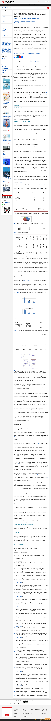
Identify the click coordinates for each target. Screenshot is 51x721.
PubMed (21, 566)
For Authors (24, 712)
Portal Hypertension (22, 53)
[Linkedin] (7, 196)
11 (14, 413)
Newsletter (4, 66)
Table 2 (20, 182)
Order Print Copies (34, 710)
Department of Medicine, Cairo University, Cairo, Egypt (22, 19)
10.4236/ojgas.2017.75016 (34, 61)
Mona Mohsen (29, 18)
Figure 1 (45, 184)
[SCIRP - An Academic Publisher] (8, 1)
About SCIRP (25, 707)
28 (47, 477)
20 (14, 436)
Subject (15, 710)
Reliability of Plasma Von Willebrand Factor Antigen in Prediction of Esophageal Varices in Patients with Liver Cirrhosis (6, 29)
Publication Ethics (45, 710)
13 (14, 612)
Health (4, 78)
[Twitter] (2, 196)
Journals (14, 4)
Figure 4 (18, 292)
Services (36, 4)
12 (15, 413)
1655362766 (6, 206)
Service (32, 707)
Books (20, 4)
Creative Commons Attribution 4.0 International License (33, 703)
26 (14, 672)
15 (26, 420)
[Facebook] (5, 196)
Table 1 (20, 180)
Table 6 (33, 285)
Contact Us (4, 70)
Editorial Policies (25, 710)
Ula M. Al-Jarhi (24, 18)
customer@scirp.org (7, 202)
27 (14, 677)
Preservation (44, 712)
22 (39, 443)
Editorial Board (5, 18)
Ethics (23, 709)
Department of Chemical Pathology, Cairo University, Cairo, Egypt (24, 21)
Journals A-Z (16, 709)
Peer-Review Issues (26, 713)
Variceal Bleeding (37, 53)
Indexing (4, 21)
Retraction (44, 713)
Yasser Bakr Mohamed (17, 18)
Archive (4, 16)
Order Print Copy (5, 68)
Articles (8, 4)
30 (18, 502)
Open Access (44, 709)
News (25, 4)
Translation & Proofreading (35, 712)
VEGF (33, 53)
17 (29, 420)
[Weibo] (10, 196)
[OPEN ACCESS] (39, 1)
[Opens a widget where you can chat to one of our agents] (47, 719)
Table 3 (40, 188)
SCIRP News (37, 719)
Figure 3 (24, 280)
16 (14, 627)
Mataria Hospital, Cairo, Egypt (18, 22)
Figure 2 (21, 276)
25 (18, 463)
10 (14, 412)
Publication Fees (5, 19)
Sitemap (15, 713)
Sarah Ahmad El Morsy (35, 18)
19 (14, 644)
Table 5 (27, 280)
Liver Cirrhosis (16, 53)
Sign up (21, 719)
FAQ (3, 72)
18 (24, 424)
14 (25, 419)
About (30, 4)
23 (22, 451)
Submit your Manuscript (29, 719)
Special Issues (25, 716)
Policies (44, 707)
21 (38, 443)
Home (3, 4)
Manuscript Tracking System (35, 709)
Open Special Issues (5, 58)
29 (22, 497)
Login (47, 1)
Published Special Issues (6, 60)
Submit (41, 4)
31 (26, 528)
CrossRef (17, 566)
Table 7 (47, 287)
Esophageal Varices (28, 53)
